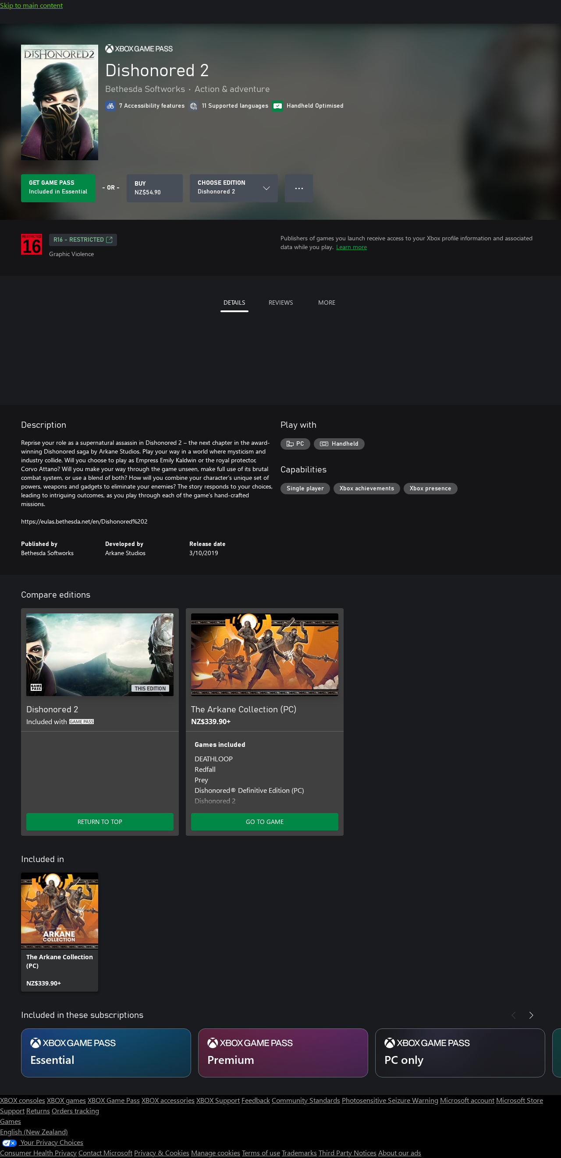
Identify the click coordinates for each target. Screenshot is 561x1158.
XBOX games (66, 1100)
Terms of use (261, 1152)
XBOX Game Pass (114, 1100)
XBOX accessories (168, 1100)
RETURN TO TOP (100, 821)
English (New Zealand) (34, 1131)
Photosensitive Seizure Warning (390, 1100)
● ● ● (299, 188)
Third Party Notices (347, 1152)
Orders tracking (75, 1110)
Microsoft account (467, 1100)
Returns (38, 1110)
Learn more (351, 247)
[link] (59, 932)
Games (10, 1121)
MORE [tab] (326, 302)
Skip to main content (31, 5)
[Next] (531, 1015)
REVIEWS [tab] (281, 302)
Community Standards (306, 1100)
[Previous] (513, 1015)
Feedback (255, 1100)
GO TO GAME (265, 821)
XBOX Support (218, 1100)
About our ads (399, 1152)
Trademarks (299, 1152)
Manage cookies (215, 1152)
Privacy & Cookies (161, 1152)
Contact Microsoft (105, 1152)
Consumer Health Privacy (38, 1152)
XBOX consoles (22, 1100)
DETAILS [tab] (234, 302)
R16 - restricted (78, 240)
